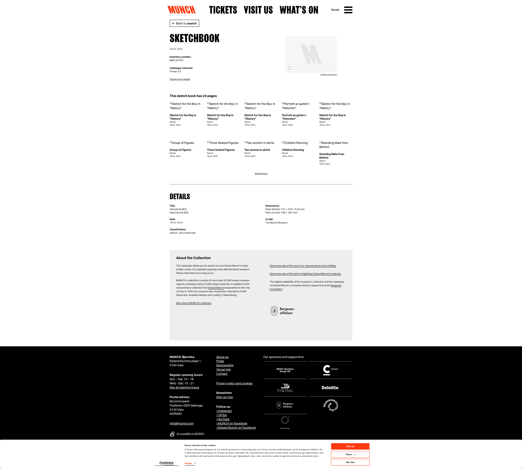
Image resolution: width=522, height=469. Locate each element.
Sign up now (224, 397)
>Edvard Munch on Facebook (236, 427)
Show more (261, 174)
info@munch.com (182, 423)
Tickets (223, 10)
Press (220, 361)
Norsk (335, 9)
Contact (221, 373)
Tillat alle (350, 446)
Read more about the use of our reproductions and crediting (303, 266)
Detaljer (188, 463)
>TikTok (221, 415)
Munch (183, 10)
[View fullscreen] (311, 54)
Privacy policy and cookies (234, 383)
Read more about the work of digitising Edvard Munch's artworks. (305, 274)
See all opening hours (184, 387)
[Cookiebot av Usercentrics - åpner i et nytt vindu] (166, 464)
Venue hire (223, 369)
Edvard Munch (216, 288)
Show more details (180, 79)
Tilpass (348, 454)
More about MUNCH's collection (194, 303)
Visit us (258, 10)
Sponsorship (225, 365)
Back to (186, 23)
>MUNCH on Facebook (231, 423)
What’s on (298, 10)
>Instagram (224, 410)
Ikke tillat (350, 462)
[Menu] (348, 10)
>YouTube (222, 419)
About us (222, 357)
